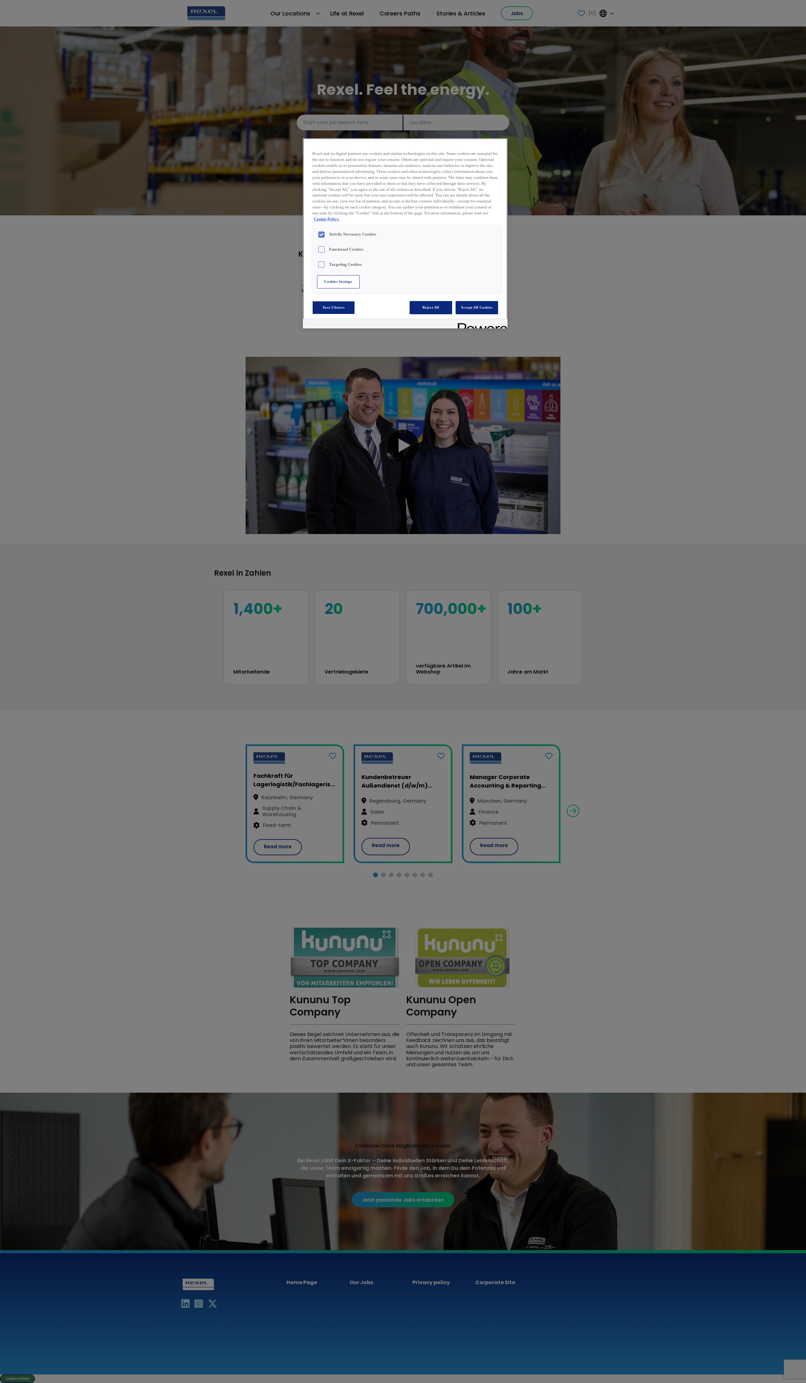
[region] (405, 233)
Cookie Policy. (326, 219)
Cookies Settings (338, 281)
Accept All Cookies (476, 307)
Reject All (431, 307)
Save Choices (334, 307)
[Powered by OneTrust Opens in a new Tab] (480, 324)
